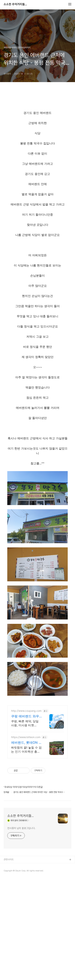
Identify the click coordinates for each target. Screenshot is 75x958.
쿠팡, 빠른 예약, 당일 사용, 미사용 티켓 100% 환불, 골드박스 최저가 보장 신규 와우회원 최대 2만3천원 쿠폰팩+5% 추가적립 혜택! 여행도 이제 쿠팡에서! (26, 723)
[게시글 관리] (25, 770)
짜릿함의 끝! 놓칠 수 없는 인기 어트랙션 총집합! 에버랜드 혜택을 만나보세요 (26, 750)
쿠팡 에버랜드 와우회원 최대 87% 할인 (25, 716)
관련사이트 (9, 859)
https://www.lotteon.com (25, 737)
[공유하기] (21, 770)
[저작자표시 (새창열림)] (47, 770)
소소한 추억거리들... (15, 4)
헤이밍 (7, 865)
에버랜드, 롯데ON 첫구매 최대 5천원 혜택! (26, 743)
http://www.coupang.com (26, 710)
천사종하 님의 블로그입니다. (21, 828)
